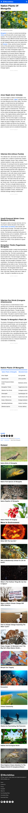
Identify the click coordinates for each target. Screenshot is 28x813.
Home (2, 782)
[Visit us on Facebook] (4, 802)
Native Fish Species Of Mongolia (11, 481)
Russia (5, 44)
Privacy (2, 786)
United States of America (8, 226)
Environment (17, 438)
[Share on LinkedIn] (12, 436)
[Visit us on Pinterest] (10, 802)
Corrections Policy (4, 795)
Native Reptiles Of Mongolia (10, 501)
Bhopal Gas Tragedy (7, 667)
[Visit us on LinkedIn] (13, 802)
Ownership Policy (4, 797)
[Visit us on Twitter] (7, 802)
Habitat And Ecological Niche (10, 745)
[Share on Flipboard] (2, 436)
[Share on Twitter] (7, 436)
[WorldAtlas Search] (26, 1)
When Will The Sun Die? (8, 541)
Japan (16, 99)
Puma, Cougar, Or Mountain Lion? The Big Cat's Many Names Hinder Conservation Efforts (13, 648)
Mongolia (3, 33)
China (2, 35)
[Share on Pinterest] (9, 436)
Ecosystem (4, 687)
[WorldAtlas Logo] (8, 2)
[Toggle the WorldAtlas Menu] (1, 1)
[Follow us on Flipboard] (2, 802)
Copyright (3, 788)
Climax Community (7, 706)
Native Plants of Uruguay (9, 519)
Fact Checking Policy (5, 793)
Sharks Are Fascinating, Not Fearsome (13, 726)
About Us (3, 790)
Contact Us (3, 784)
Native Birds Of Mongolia (9, 463)
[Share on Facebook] (4, 436)
